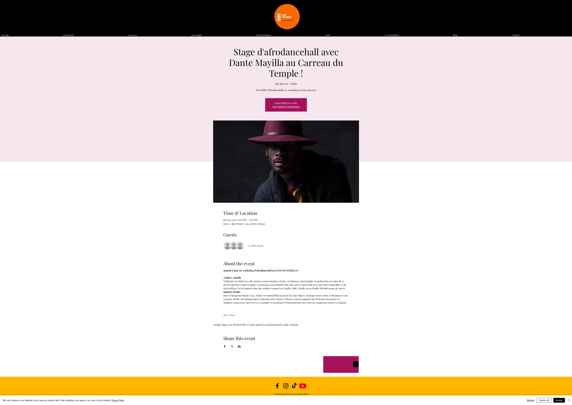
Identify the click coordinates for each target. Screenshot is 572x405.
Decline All (544, 400)
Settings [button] (530, 400)
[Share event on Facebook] (224, 346)
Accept (559, 400)
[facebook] (277, 385)
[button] (353, 35)
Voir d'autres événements (286, 106)
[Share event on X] (232, 346)
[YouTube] (302, 385)
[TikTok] (294, 385)
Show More (229, 315)
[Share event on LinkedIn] (239, 346)
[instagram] (285, 385)
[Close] (568, 400)
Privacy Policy (117, 400)
